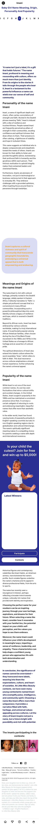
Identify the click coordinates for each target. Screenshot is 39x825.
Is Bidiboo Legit (8, 809)
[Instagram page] (25, 763)
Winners (31, 767)
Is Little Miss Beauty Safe (11, 811)
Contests (19, 560)
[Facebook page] (21, 763)
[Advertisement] (19, 42)
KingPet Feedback (21, 809)
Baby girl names (11, 770)
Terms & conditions (23, 770)
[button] (3, 3)
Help (3, 770)
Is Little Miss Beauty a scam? (19, 772)
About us (32, 772)
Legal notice (5, 772)
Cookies (33, 770)
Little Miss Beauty (7, 767)
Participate (19, 553)
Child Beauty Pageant (20, 767)
